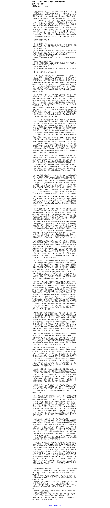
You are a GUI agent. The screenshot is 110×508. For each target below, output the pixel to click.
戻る (60, 505)
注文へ (56, 505)
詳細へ (50, 505)
